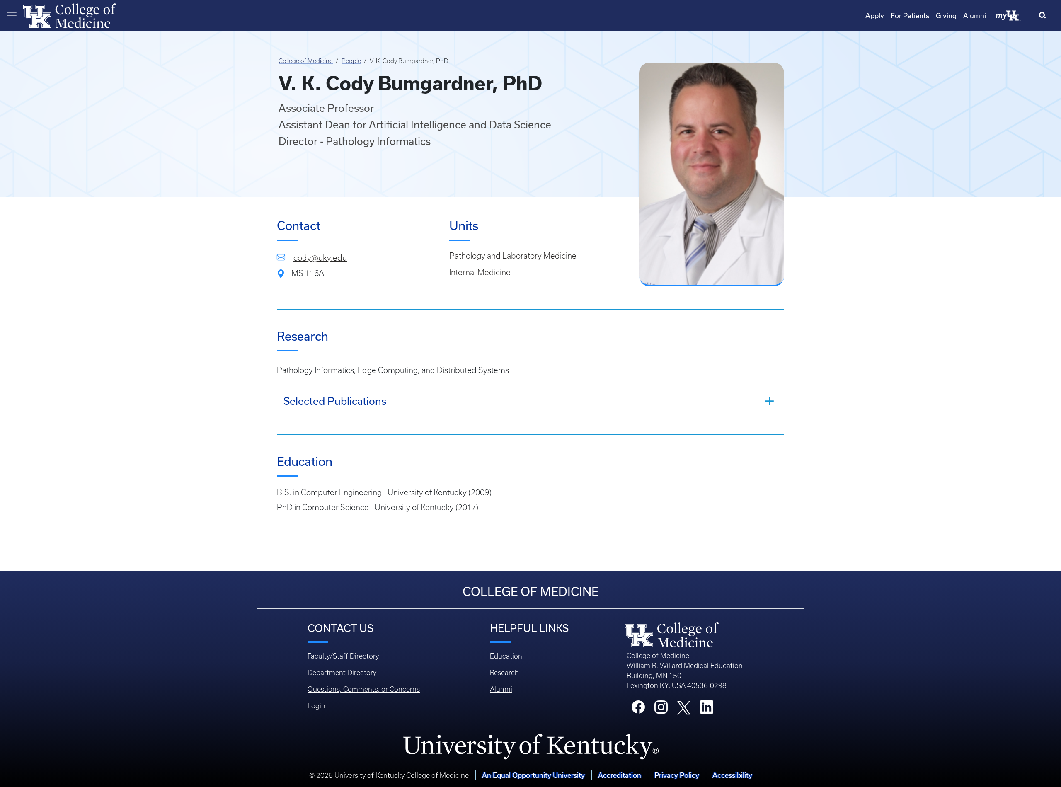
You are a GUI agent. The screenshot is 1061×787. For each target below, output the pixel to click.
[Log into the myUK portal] (1008, 15)
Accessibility (732, 775)
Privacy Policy (676, 775)
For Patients (910, 15)
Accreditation (619, 775)
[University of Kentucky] (530, 746)
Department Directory (342, 672)
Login (316, 706)
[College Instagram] (661, 709)
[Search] (1044, 15)
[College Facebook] (638, 709)
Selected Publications (334, 401)
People (351, 61)
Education (506, 656)
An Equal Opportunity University (533, 775)
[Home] (69, 15)
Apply (874, 15)
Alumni (974, 15)
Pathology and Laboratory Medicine (513, 256)
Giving (946, 15)
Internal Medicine (480, 272)
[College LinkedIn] (706, 709)
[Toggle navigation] (11, 15)
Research (504, 672)
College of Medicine (306, 61)
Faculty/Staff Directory (343, 656)
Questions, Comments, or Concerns (364, 689)
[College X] (683, 707)
